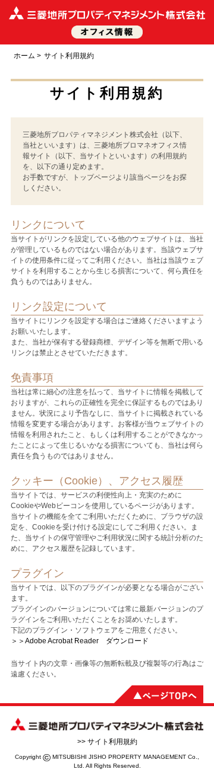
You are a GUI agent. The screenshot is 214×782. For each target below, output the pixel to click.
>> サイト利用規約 (107, 742)
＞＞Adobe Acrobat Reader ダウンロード (80, 641)
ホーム (24, 56)
